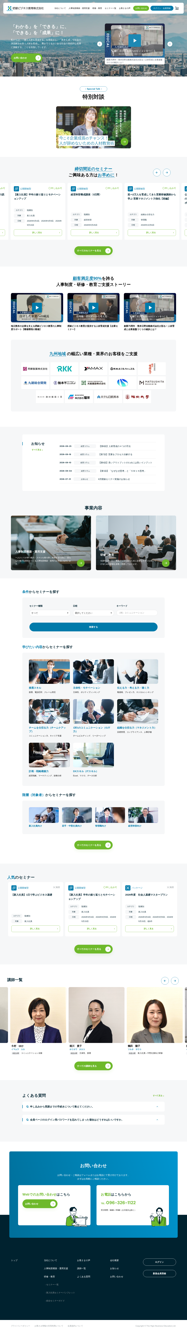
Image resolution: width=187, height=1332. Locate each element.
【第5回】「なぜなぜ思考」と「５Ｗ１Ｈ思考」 (122, 471)
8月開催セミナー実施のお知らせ (114, 479)
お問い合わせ (141, 8)
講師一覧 (81, 1268)
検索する (93, 627)
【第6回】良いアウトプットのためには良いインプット (125, 462)
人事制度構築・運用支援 (79, 8)
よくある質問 (83, 1276)
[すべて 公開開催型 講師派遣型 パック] (50, 613)
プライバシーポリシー (20, 1326)
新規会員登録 (159, 1273)
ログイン (159, 1262)
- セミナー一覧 (52, 1285)
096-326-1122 (121, 1203)
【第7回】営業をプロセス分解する (115, 454)
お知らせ (114, 1268)
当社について (60, 8)
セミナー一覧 (110, 8)
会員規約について (75, 1326)
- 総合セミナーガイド (55, 1301)
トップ (14, 1260)
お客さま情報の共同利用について (48, 1326)
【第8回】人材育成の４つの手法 (115, 446)
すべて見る (36, 450)
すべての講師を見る (87, 1066)
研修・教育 (97, 8)
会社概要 (114, 1260)
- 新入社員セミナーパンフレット (60, 1293)
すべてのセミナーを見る (89, 250)
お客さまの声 (124, 8)
